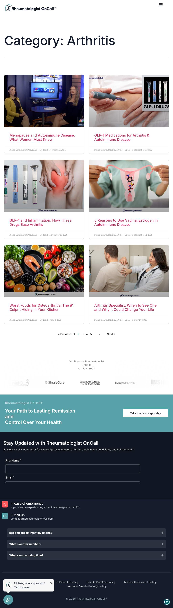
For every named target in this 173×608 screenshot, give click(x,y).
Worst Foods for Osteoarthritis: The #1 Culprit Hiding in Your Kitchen (41, 307)
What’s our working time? (26, 555)
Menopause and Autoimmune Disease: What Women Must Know (42, 137)
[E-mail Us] (5, 516)
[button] (86, 532)
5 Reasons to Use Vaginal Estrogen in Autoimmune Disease (126, 222)
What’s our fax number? (25, 544)
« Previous (64, 334)
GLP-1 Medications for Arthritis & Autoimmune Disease (121, 137)
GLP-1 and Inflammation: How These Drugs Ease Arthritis (40, 222)
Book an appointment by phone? (30, 532)
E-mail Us (18, 515)
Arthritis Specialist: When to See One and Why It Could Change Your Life (125, 307)
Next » (111, 334)
